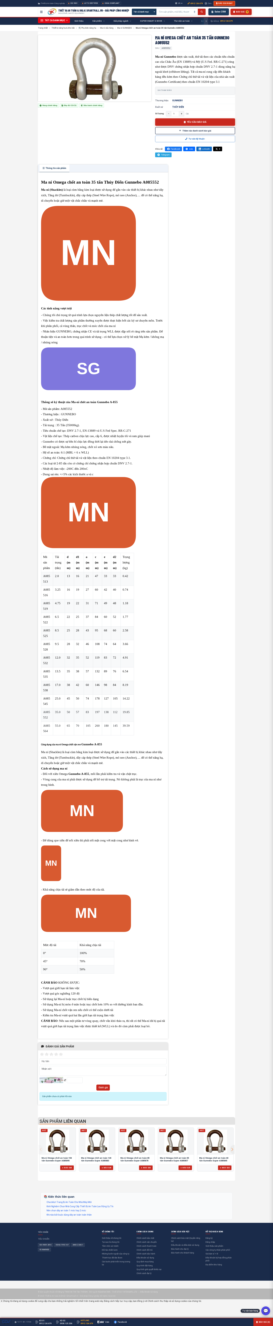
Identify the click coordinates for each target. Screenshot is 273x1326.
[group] (94, 68)
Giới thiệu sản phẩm (214, 1246)
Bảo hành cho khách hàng (182, 1253)
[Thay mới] (65, 1080)
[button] (232, 1149)
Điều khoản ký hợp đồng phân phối (219, 1259)
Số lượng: (159, 113)
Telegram (165, 155)
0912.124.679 (196, 3)
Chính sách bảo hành (145, 1254)
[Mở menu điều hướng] (41, 11)
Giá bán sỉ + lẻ (212, 1254)
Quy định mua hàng (145, 1261)
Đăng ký (209, 1238)
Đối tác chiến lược (110, 1250)
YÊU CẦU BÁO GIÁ (196, 122)
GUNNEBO (177, 100)
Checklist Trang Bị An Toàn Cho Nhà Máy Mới (69, 1202)
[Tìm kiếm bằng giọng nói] (194, 12)
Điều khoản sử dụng (145, 1257)
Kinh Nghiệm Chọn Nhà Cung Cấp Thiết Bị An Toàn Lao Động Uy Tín (80, 1206)
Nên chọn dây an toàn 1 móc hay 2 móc (66, 1210)
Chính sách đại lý (143, 1273)
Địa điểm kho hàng (214, 1264)
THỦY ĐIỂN (178, 107)
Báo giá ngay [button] (225, 3)
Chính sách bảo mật (145, 1238)
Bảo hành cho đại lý (179, 1249)
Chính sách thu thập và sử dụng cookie (167, 1301)
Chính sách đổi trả (144, 1250)
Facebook (175, 149)
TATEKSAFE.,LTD (129, 1292)
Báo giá (68, 1168)
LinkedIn (206, 149)
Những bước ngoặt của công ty (115, 1254)
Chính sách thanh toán (146, 1246)
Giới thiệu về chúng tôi (111, 1238)
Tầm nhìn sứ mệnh (110, 1246)
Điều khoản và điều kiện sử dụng (185, 1245)
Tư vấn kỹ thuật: (196, 139)
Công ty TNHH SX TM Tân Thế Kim (72, 1292)
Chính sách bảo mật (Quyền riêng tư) (185, 1239)
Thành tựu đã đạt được (112, 1257)
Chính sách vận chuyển (146, 1242)
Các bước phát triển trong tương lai (116, 1263)
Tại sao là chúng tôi (110, 1242)
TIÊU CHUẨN (43, 1232)
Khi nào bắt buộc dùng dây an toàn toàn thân (69, 1214)
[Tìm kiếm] (202, 12)
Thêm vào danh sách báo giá (196, 130)
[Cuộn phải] (206, 21)
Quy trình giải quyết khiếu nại (148, 1269)
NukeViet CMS (104, 1292)
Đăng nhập (210, 1242)
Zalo (209, 3)
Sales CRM (220, 11)
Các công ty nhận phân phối (218, 1250)
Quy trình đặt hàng (144, 1265)
